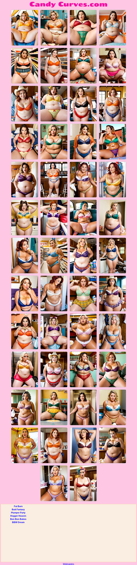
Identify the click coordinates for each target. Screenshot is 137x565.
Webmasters (68, 564)
